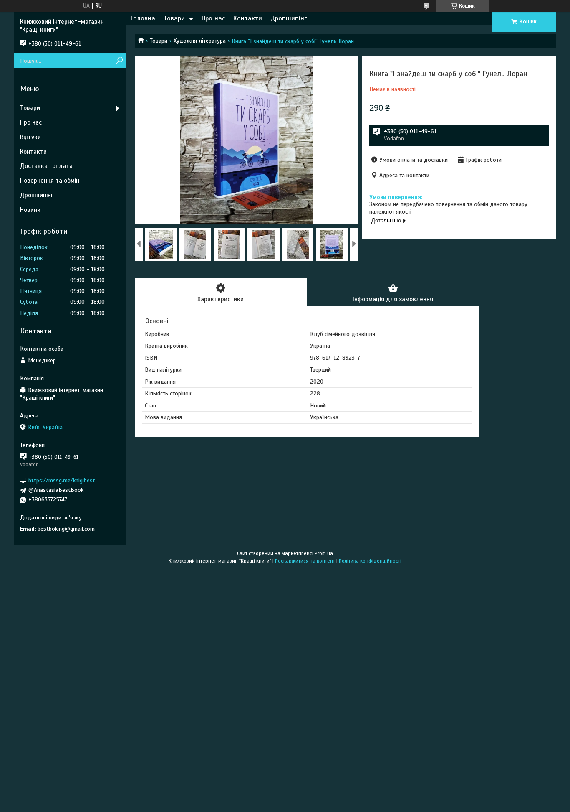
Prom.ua (324, 553)
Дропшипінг (288, 18)
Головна (143, 18)
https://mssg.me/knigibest (61, 480)
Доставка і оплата (46, 166)
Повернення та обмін (49, 180)
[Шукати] (119, 60)
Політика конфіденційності (370, 561)
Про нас (213, 18)
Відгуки (30, 137)
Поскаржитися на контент (305, 561)
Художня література (200, 40)
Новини (30, 210)
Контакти (247, 18)
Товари (174, 18)
